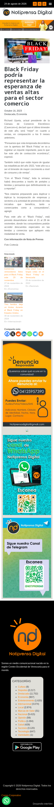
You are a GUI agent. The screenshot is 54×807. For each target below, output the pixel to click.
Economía (22, 114)
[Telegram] (35, 333)
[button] (50, 3)
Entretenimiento (26, 700)
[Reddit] (18, 333)
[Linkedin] (23, 333)
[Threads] (44, 4)
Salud (21, 724)
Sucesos (22, 728)
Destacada (9, 114)
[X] (12, 333)
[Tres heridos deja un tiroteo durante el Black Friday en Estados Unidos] (13, 298)
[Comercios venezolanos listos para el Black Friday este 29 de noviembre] (13, 262)
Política (22, 721)
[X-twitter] (40, 4)
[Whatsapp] (29, 333)
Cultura (21, 687)
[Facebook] (7, 333)
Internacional (24, 704)
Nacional (22, 714)
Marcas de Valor (26, 711)
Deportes (22, 690)
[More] (40, 333)
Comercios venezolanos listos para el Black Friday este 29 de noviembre (13, 274)
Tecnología (23, 731)
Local (21, 707)
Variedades (24, 735)
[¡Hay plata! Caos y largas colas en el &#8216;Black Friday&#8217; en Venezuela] (35, 262)
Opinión (22, 717)
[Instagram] (35, 4)
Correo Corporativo (11, 795)
